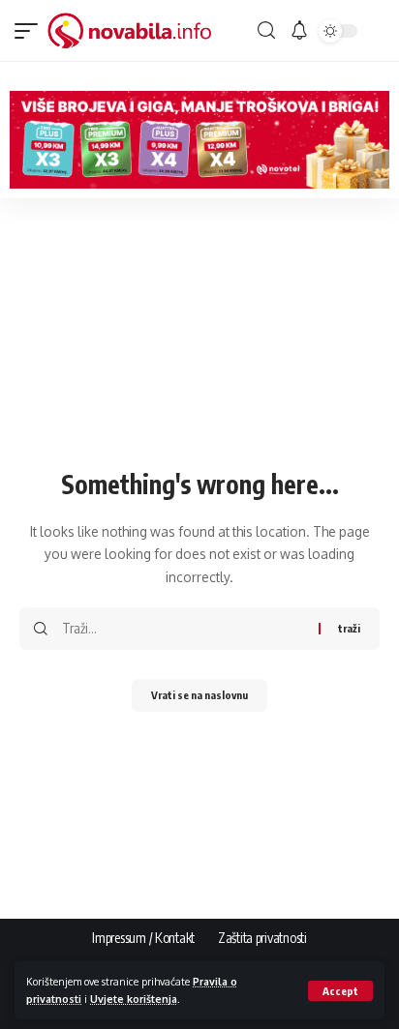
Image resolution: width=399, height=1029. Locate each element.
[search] (266, 30)
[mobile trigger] (31, 31)
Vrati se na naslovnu (199, 695)
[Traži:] (183, 628)
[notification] (299, 31)
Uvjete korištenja (133, 998)
